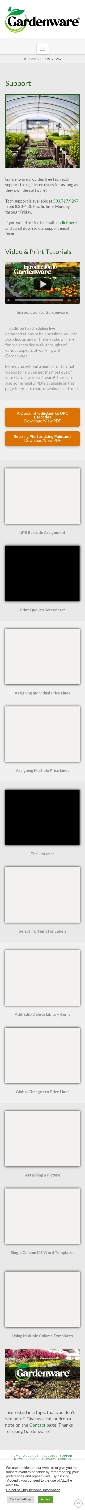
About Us (31, 1455)
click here (68, 222)
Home (16, 1455)
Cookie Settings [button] (21, 1499)
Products (49, 1455)
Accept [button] (46, 1499)
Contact (37, 1425)
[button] (43, 48)
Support (67, 1455)
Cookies (64, 1458)
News (18, 1458)
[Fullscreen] (76, 300)
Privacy (48, 1458)
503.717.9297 (66, 201)
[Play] (8, 300)
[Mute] (69, 300)
